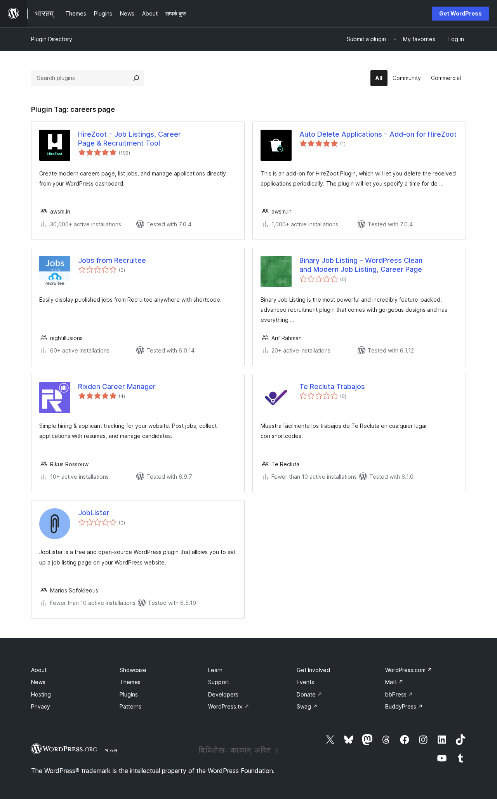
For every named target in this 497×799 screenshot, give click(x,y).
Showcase (133, 670)
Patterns (130, 706)
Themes (130, 682)
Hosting (41, 694)
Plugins (129, 694)
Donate (309, 694)
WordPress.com (408, 670)
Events (305, 682)
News (38, 682)
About (39, 670)
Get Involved (313, 670)
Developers (223, 694)
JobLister (93, 513)
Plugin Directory (51, 39)
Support (218, 682)
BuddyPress (404, 706)
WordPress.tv (228, 706)
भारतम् (111, 750)
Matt (394, 682)
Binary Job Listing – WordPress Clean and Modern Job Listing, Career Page (360, 264)
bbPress (399, 694)
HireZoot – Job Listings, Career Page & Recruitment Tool (129, 138)
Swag (307, 706)
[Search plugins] (136, 78)
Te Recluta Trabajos (332, 386)
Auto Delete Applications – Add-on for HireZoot (378, 134)
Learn (215, 670)
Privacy (40, 706)
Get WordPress (460, 13)
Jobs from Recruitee (112, 260)
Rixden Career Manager (117, 386)
